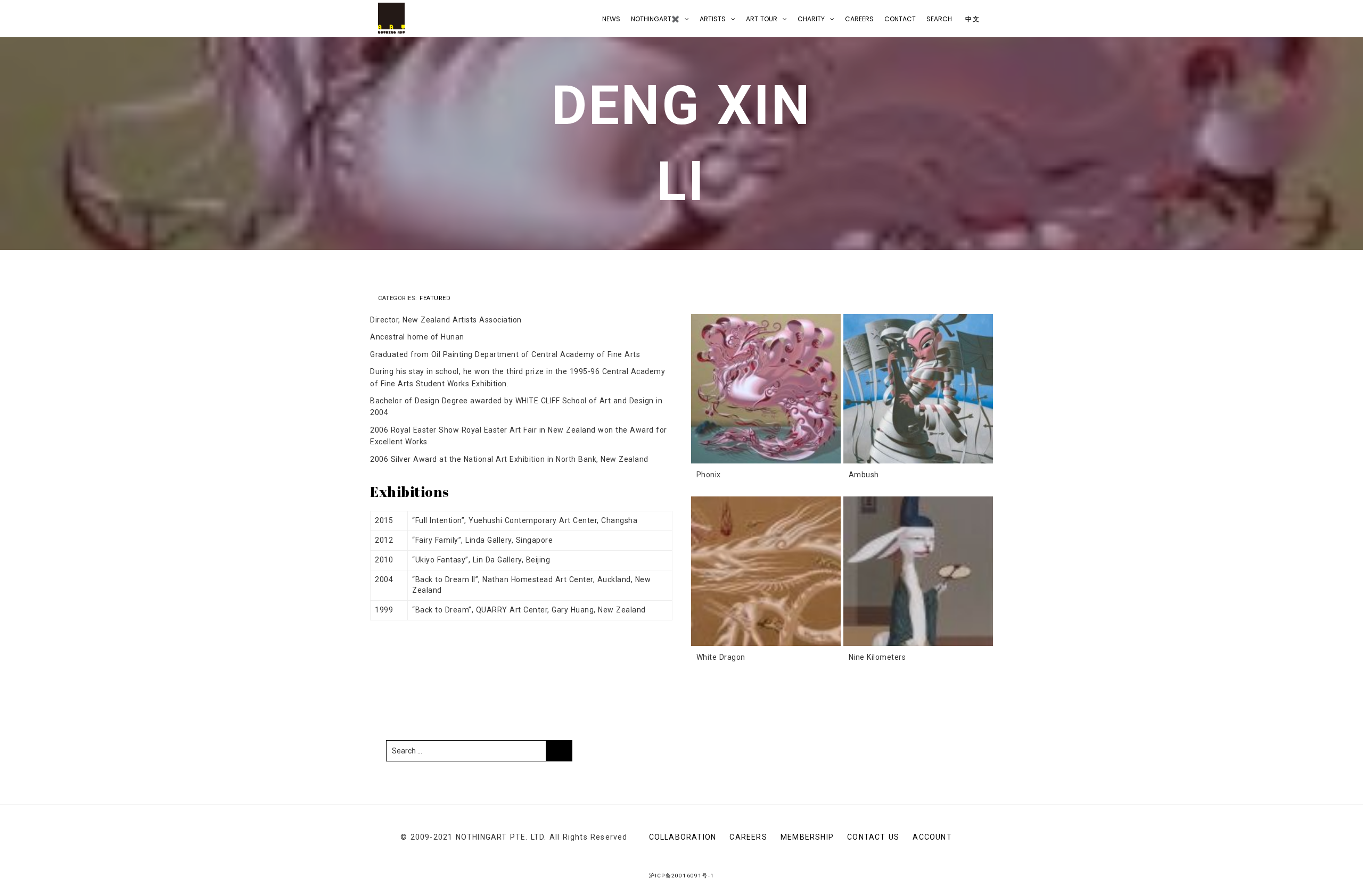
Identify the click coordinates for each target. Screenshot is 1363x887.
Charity (811, 18)
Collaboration (683, 837)
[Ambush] (918, 388)
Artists (713, 18)
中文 (971, 18)
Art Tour (761, 18)
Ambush (864, 474)
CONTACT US (873, 837)
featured (435, 298)
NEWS (611, 18)
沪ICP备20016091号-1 (681, 875)
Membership (807, 837)
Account (932, 837)
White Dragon (720, 657)
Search (939, 18)
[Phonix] (766, 388)
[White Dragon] (766, 571)
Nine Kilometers (877, 657)
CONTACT (900, 18)
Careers (859, 18)
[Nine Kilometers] (918, 571)
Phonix (708, 474)
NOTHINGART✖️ (655, 18)
